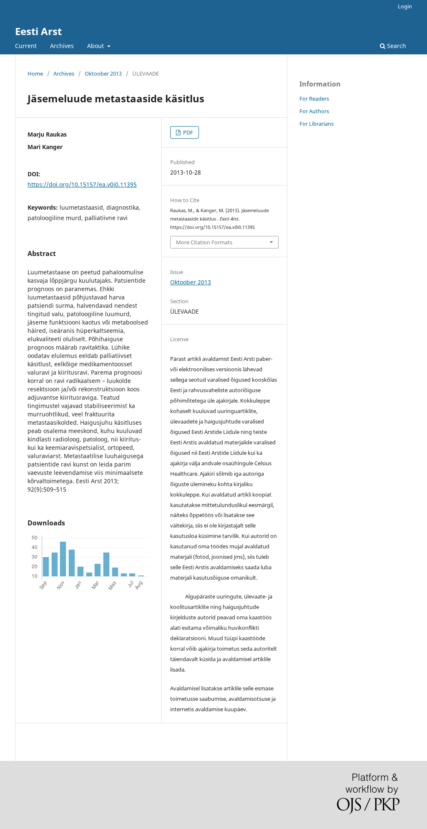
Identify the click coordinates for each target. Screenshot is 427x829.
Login (405, 6)
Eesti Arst (38, 31)
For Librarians (316, 123)
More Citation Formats (204, 242)
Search (395, 46)
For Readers (314, 98)
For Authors (314, 111)
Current (26, 46)
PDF (187, 132)
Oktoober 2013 (103, 73)
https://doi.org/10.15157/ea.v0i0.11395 (82, 184)
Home (35, 73)
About (96, 46)
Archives (62, 46)
